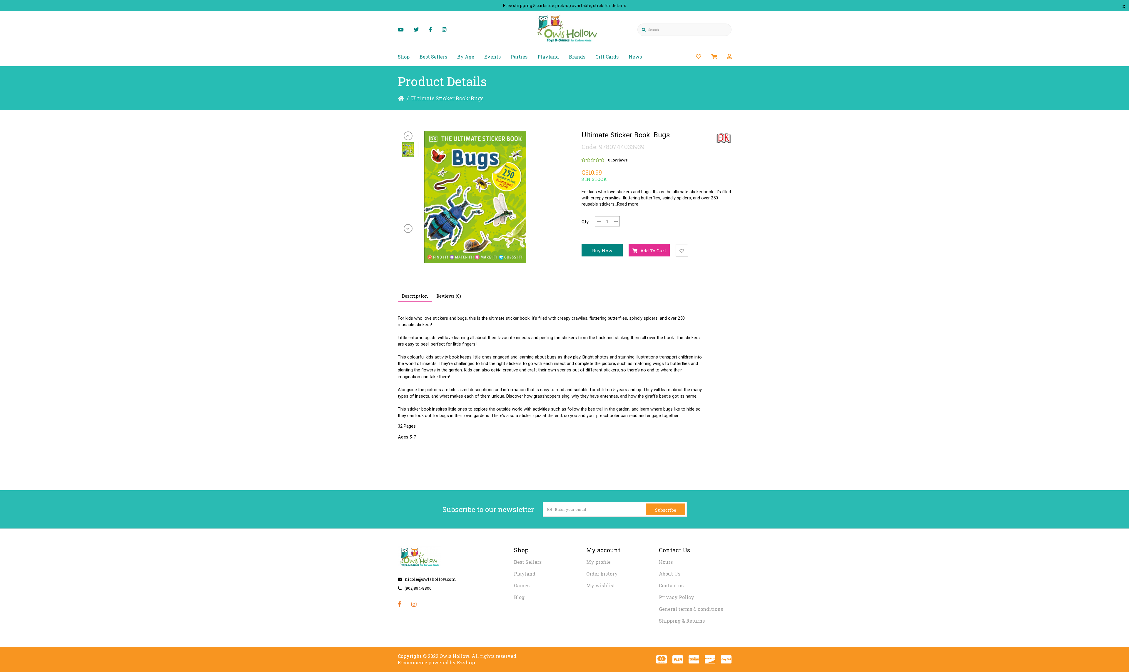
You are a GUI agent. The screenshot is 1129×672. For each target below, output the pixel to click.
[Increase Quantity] (615, 221)
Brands (577, 57)
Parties (519, 57)
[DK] (724, 138)
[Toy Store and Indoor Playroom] (568, 43)
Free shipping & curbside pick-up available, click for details (564, 5)
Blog (519, 597)
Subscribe (665, 510)
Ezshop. (466, 662)
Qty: (586, 221)
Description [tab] (415, 296)
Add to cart (653, 251)
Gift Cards (607, 57)
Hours (666, 562)
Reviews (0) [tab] (448, 296)
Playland (548, 57)
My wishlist (600, 585)
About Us (669, 574)
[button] (408, 149)
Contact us (671, 585)
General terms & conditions (691, 609)
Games (522, 585)
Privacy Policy (676, 597)
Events (492, 57)
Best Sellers (433, 57)
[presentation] (408, 135)
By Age (465, 57)
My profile (598, 562)
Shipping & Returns (682, 621)
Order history (602, 574)
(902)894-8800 (418, 588)
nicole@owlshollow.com (430, 579)
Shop (404, 57)
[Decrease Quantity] (598, 221)
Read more (627, 204)
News (635, 57)
